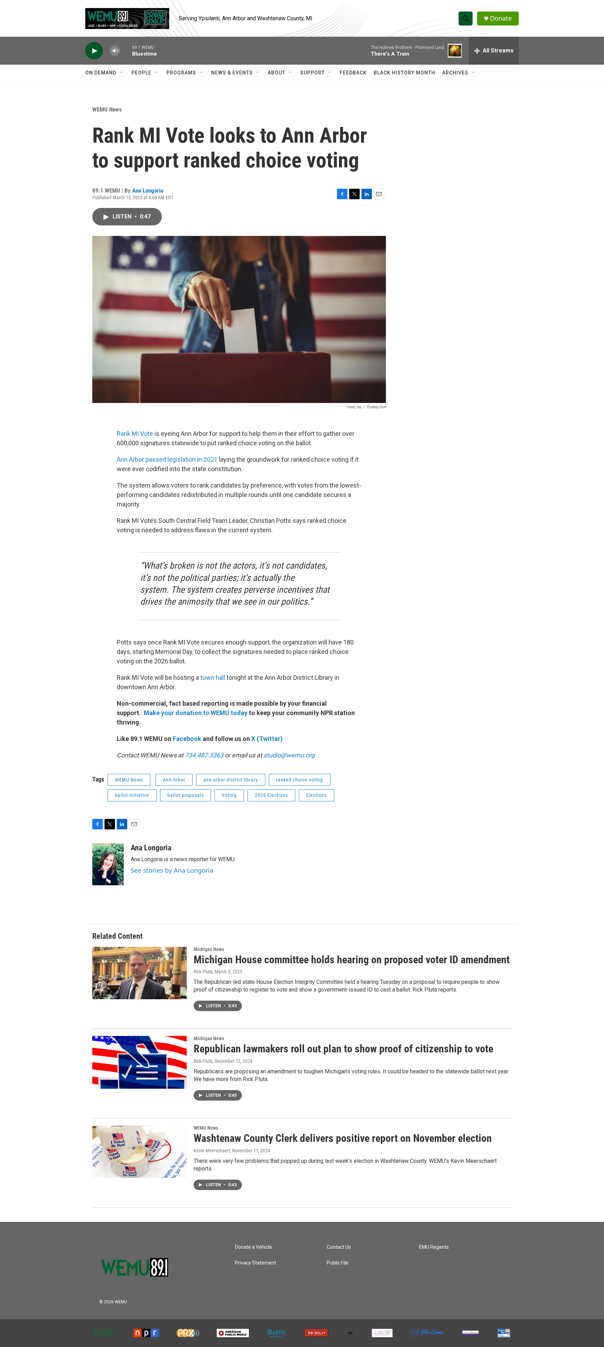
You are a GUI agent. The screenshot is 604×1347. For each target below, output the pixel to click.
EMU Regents (434, 1247)
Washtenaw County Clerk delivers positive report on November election (343, 1138)
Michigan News (209, 949)
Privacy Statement (255, 1263)
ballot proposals (185, 795)
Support (312, 72)
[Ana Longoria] (108, 864)
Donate (501, 18)
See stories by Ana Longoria (172, 870)
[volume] (115, 51)
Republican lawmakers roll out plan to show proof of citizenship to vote (343, 1049)
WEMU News (107, 109)
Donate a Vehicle (253, 1247)
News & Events (232, 72)
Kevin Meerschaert (212, 1150)
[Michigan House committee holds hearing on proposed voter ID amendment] (139, 973)
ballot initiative (132, 795)
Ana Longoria (147, 190)
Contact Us (339, 1247)
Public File (337, 1263)
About (276, 72)
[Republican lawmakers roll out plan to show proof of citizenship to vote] (139, 1062)
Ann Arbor (174, 780)
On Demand (100, 72)
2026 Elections (271, 795)
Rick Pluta (203, 971)
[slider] (126, 50)
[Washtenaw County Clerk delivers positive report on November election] (139, 1151)
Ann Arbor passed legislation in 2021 (167, 459)
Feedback (353, 72)
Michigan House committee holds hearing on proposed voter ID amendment (352, 959)
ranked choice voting (299, 780)
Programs (181, 72)
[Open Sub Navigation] (121, 72)
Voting (229, 795)
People (141, 72)
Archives (455, 72)
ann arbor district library (230, 780)
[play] (94, 51)
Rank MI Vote (135, 433)
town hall (212, 677)
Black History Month (404, 72)
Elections (316, 795)
